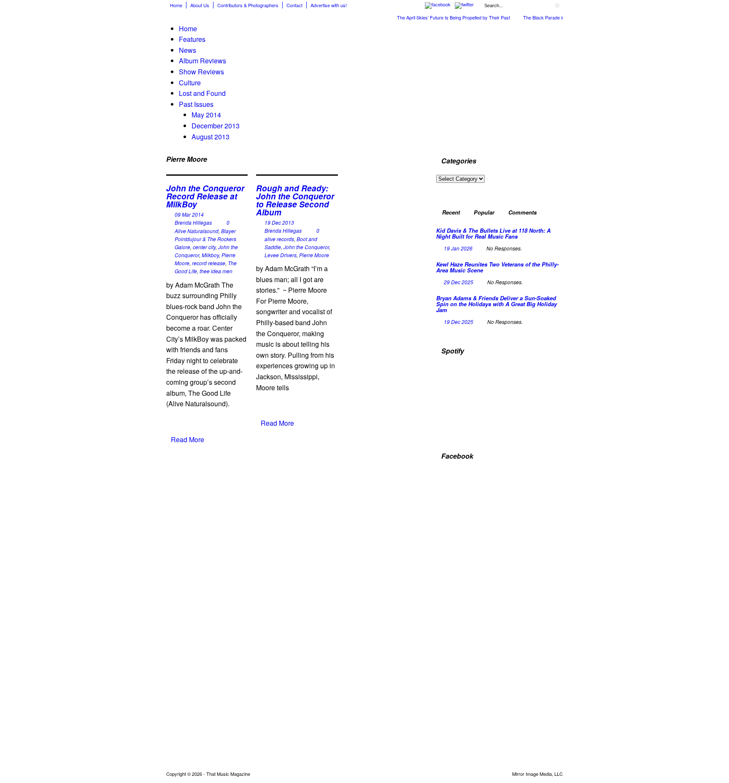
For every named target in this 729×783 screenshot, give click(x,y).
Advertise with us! (328, 5)
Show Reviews (201, 71)
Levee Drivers (281, 254)
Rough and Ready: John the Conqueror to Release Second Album (295, 200)
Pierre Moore (314, 254)
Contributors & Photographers (247, 5)
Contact (294, 5)
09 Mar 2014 (189, 214)
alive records (279, 238)
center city (204, 246)
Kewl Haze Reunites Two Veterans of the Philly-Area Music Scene (497, 267)
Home (176, 5)
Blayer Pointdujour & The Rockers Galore (205, 238)
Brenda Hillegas (193, 222)
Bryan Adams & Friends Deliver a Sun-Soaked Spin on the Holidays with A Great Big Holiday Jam (496, 304)
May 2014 (206, 115)
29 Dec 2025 (458, 281)
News (187, 50)
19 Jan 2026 (458, 248)
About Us (199, 5)
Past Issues (196, 104)
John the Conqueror (306, 246)
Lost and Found (202, 93)
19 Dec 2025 (458, 321)
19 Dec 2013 (279, 222)
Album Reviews (202, 60)
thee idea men (216, 271)
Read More (187, 439)
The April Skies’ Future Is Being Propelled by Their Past (453, 17)
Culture (190, 82)
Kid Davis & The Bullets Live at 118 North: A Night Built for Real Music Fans (493, 233)
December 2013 (216, 125)
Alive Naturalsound (197, 230)
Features (192, 39)
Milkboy (210, 254)
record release (208, 262)
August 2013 (211, 136)
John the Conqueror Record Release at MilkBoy (205, 196)
